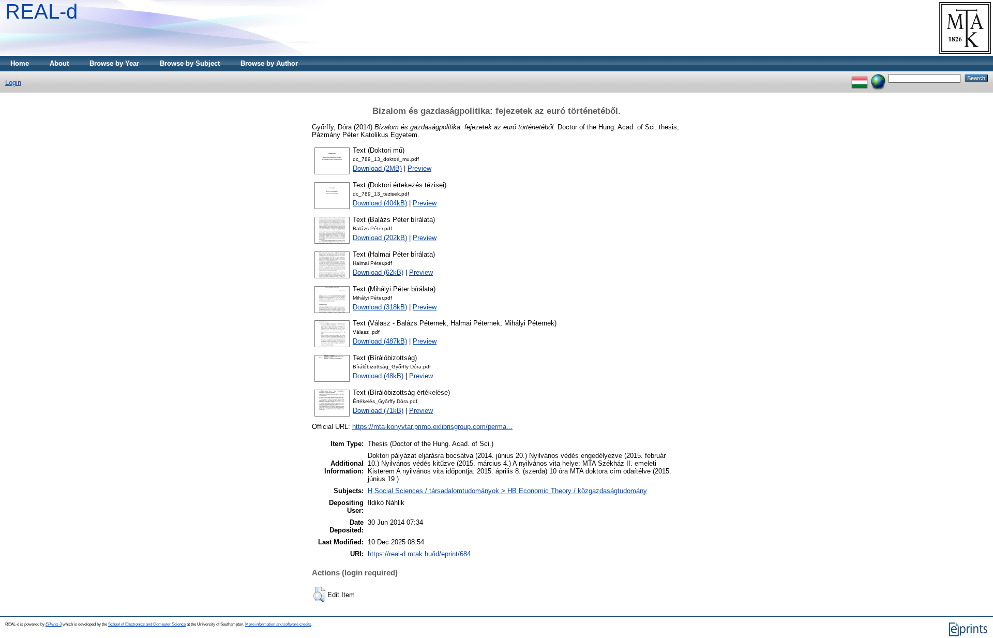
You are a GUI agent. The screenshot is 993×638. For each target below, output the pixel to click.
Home (19, 63)
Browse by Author (269, 63)
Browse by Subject (190, 63)
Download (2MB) (377, 168)
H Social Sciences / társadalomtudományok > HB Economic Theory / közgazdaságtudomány (507, 491)
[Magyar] (859, 78)
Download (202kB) (380, 238)
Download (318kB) (380, 307)
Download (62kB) (378, 272)
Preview (419, 168)
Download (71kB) (378, 410)
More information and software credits (278, 624)
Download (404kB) (380, 203)
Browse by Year (114, 63)
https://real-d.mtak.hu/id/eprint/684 (419, 554)
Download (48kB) (378, 376)
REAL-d (41, 11)
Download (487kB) (380, 341)
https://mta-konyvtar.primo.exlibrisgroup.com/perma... (432, 427)
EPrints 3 (54, 624)
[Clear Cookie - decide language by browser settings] (878, 78)
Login (13, 82)
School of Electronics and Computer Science (147, 624)
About (59, 63)
